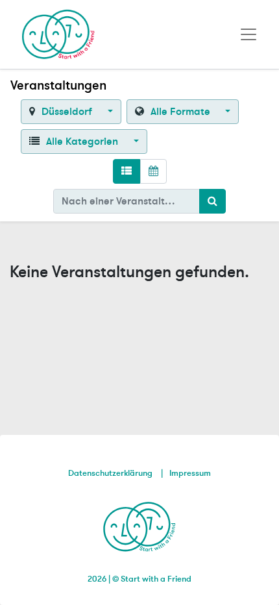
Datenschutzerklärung (110, 473)
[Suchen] (212, 201)
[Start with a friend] (139, 524)
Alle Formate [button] (180, 112)
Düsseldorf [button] (67, 112)
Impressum (190, 473)
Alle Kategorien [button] (82, 141)
